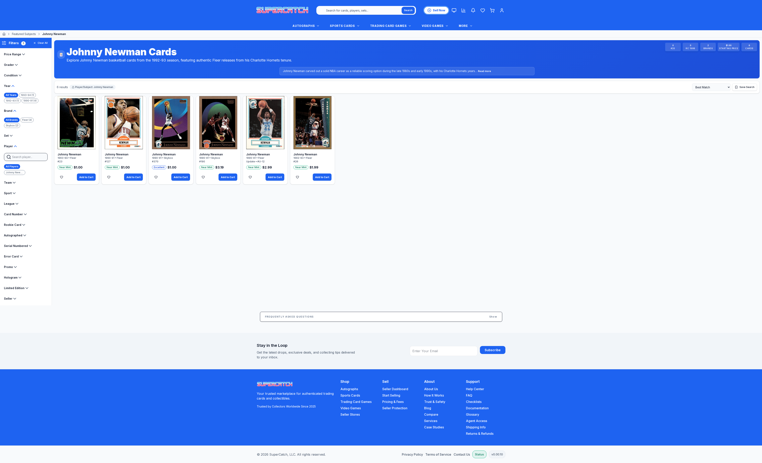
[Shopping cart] (492, 10)
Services (430, 421)
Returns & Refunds (479, 434)
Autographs (349, 389)
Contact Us (462, 454)
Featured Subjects (24, 34)
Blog (427, 408)
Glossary (472, 414)
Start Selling (391, 395)
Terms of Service (438, 454)
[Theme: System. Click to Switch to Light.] (454, 10)
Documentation (477, 408)
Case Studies (434, 427)
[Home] (4, 34)
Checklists (474, 402)
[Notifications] (473, 10)
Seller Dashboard (395, 389)
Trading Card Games (356, 402)
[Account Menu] (501, 10)
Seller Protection (394, 408)
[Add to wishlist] (62, 177)
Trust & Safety (434, 402)
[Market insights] (463, 10)
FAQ (469, 395)
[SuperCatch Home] (282, 10)
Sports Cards (350, 395)
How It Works (434, 395)
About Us (431, 389)
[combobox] (366, 10)
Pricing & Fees (393, 402)
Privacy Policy (412, 454)
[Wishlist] (482, 10)
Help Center (475, 389)
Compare (431, 414)
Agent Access (476, 421)
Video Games (350, 408)
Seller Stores (350, 414)
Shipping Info (476, 427)
